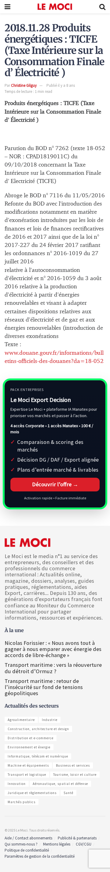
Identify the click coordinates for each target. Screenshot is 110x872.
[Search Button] (102, 6)
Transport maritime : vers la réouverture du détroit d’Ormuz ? (53, 667)
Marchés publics (21, 802)
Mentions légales (56, 844)
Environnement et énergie (29, 747)
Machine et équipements (28, 765)
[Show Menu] (7, 6)
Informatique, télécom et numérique (38, 756)
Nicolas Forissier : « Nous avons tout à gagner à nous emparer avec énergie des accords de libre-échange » (53, 649)
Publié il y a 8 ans (60, 85)
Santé (68, 793)
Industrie (49, 720)
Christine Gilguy (24, 85)
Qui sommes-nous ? (21, 844)
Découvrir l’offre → (55, 484)
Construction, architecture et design (38, 729)
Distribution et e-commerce (30, 738)
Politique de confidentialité (27, 850)
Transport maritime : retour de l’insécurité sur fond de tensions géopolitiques (44, 687)
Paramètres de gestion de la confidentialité (40, 856)
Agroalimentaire (21, 720)
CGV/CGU (83, 844)
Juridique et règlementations (32, 793)
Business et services (73, 765)
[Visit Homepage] (55, 6)
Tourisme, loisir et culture (75, 774)
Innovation (17, 784)
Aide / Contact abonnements (28, 838)
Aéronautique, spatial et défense (60, 784)
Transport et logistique (27, 774)
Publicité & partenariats (77, 838)
